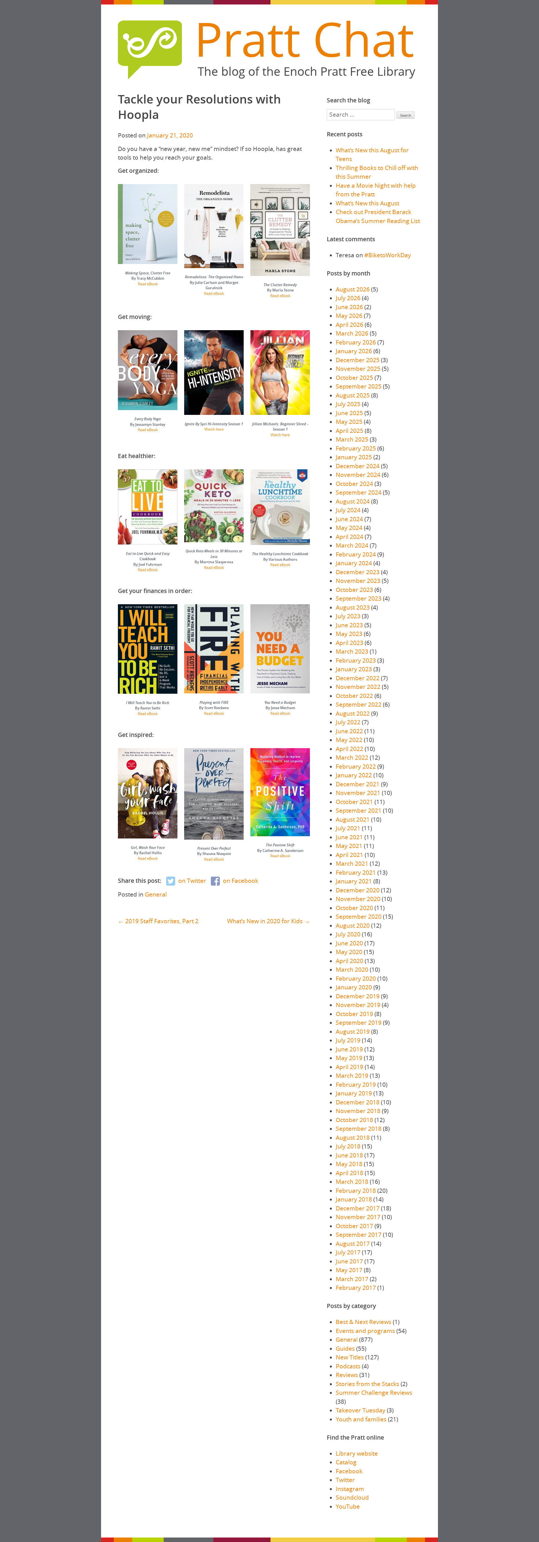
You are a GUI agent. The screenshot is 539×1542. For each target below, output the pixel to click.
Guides (345, 1348)
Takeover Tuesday (360, 1410)
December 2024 (358, 466)
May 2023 (349, 634)
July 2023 (348, 616)
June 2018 (349, 1155)
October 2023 (354, 590)
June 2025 (349, 413)
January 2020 (354, 987)
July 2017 (348, 1252)
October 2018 (354, 1120)
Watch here (213, 429)
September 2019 (359, 1022)
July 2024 (348, 510)
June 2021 (349, 837)
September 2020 (359, 916)
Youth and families (361, 1419)
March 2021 (352, 863)
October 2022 (354, 696)
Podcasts (348, 1366)
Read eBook (148, 283)
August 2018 (353, 1137)
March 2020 (352, 969)
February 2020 (356, 978)
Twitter (345, 1480)
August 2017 (353, 1243)
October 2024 (354, 484)
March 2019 (352, 1075)
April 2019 (349, 1067)
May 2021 (349, 846)
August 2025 (353, 395)
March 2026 (352, 333)
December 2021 (358, 784)
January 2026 (354, 351)
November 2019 (358, 1005)
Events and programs (365, 1331)
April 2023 (349, 643)
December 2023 (358, 572)
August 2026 (353, 289)
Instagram (350, 1489)
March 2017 (352, 1279)
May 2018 (349, 1164)
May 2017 (349, 1270)
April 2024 (349, 537)
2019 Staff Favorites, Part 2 (161, 921)
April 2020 (349, 961)
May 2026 (349, 316)
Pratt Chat (304, 38)
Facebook (349, 1471)
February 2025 (356, 448)
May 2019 (349, 1058)
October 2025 (354, 378)
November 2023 (358, 581)
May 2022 (349, 740)
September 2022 (359, 704)
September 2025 (359, 386)
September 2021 (359, 810)
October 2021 (354, 802)
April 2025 (349, 431)
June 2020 (349, 943)
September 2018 (359, 1128)
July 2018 (348, 1146)
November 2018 (358, 1111)
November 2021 (358, 793)
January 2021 (354, 881)
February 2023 (356, 660)
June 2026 (349, 307)
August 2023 (353, 607)
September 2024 (359, 492)
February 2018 (356, 1190)
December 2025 (358, 360)
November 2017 (358, 1217)
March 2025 (352, 439)
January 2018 (354, 1199)
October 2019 (354, 1014)
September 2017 (359, 1234)
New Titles (350, 1357)
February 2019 (356, 1084)
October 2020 (354, 908)
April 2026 (349, 324)
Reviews (347, 1375)
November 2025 (358, 369)
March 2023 (352, 651)
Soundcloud (352, 1497)
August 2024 (353, 501)
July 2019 (348, 1040)
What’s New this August (367, 203)
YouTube (348, 1506)
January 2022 (354, 775)
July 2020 (348, 934)
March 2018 (352, 1181)
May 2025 (349, 422)
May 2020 (349, 952)
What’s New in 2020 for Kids (265, 921)
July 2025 (348, 404)
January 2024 (354, 563)
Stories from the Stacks (367, 1384)
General (156, 894)
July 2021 (348, 828)
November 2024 (358, 475)
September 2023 (359, 598)
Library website (357, 1453)
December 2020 (358, 890)
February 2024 (356, 554)
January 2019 (354, 1093)
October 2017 (354, 1226)
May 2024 (349, 528)
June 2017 (349, 1261)
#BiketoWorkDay (387, 255)
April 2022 (349, 749)
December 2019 (358, 996)
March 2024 (352, 545)
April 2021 (349, 855)
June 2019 (349, 1049)
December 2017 (358, 1208)
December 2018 (358, 1102)
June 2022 (349, 731)
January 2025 (354, 457)
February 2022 (356, 766)
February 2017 (356, 1287)
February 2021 (356, 872)
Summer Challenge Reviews (374, 1392)
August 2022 (353, 713)
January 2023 (354, 669)
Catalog (346, 1462)
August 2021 (353, 819)
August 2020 (353, 925)
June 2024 (349, 519)
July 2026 (348, 298)
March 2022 (352, 757)
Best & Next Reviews (363, 1322)
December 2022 (358, 678)
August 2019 (353, 1031)
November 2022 (358, 687)
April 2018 (349, 1173)
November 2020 (358, 899)
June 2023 (349, 625)
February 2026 (356, 342)
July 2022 (348, 722)
